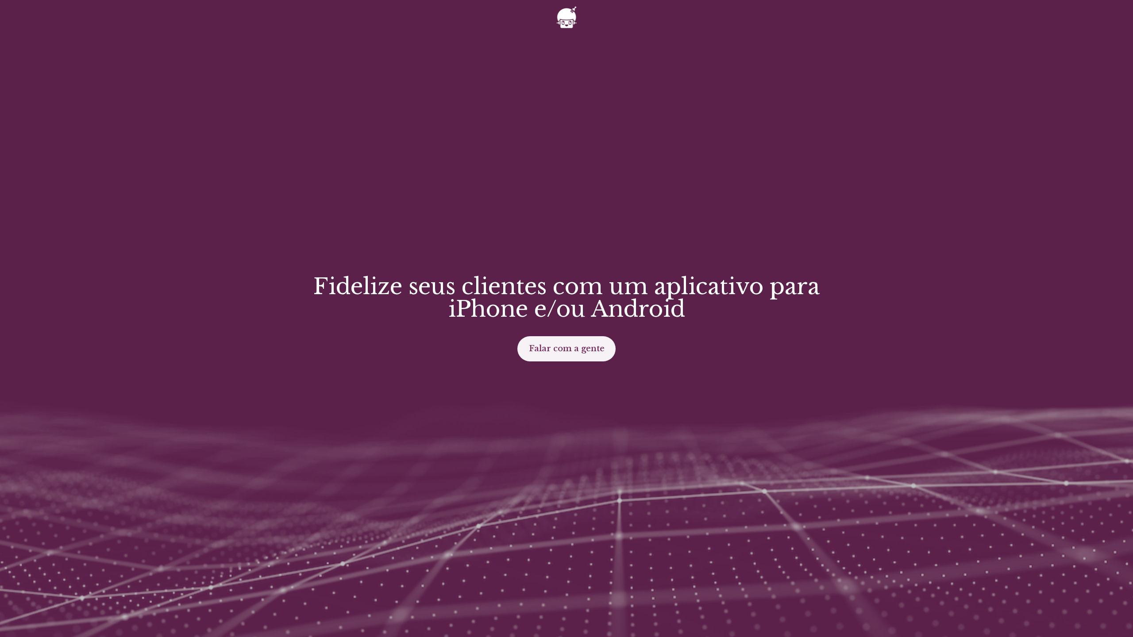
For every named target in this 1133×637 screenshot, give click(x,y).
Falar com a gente (567, 348)
